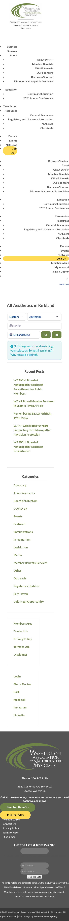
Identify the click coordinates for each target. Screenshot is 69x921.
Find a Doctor (61, 271)
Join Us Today (15, 815)
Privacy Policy (23, 639)
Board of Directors (25, 501)
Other (17, 570)
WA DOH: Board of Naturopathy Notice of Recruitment (28, 446)
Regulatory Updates (26, 586)
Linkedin (19, 715)
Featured (19, 524)
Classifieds (46, 128)
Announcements (24, 493)
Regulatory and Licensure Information (30, 119)
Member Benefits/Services (30, 563)
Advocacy (20, 485)
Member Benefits (42, 64)
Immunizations (23, 532)
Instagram (20, 707)
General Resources (41, 115)
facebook (64, 284)
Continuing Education (40, 93)
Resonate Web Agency (45, 916)
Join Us (14, 150)
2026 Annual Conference (38, 98)
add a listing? (29, 354)
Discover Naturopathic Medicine (33, 81)
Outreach (20, 578)
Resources (11, 110)
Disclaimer (20, 654)
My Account (61, 267)
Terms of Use (21, 646)
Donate (12, 136)
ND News (47, 123)
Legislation (21, 547)
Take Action (10, 106)
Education (11, 89)
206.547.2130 (39, 778)
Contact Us (21, 631)
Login (17, 676)
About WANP (45, 59)
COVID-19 (20, 508)
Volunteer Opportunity (29, 601)
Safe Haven (21, 594)
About (13, 55)
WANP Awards (44, 68)
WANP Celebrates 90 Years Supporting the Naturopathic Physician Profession (32, 430)
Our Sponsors (45, 72)
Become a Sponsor (42, 77)
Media (18, 555)
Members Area (60, 262)
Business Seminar (58, 161)
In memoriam (22, 539)
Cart (16, 692)
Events (13, 140)
